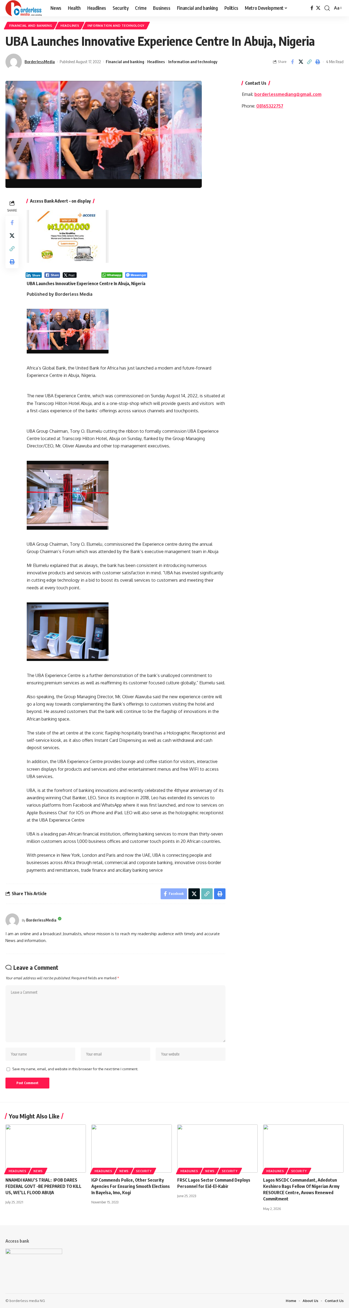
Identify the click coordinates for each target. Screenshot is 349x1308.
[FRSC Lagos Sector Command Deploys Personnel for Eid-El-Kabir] (217, 1148)
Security (144, 1171)
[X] (318, 8)
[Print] (317, 61)
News (38, 1171)
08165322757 (269, 106)
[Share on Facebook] (292, 61)
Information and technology (116, 25)
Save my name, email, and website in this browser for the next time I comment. (75, 1069)
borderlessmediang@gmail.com (287, 94)
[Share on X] (301, 61)
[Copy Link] (309, 61)
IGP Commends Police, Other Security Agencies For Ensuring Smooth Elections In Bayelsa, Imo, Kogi (130, 1186)
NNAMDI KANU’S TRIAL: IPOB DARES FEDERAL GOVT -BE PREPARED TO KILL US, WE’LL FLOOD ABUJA (43, 1186)
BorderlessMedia (40, 61)
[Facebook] (312, 8)
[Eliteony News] (23, 8)
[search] (327, 8)
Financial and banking (30, 25)
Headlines (70, 25)
